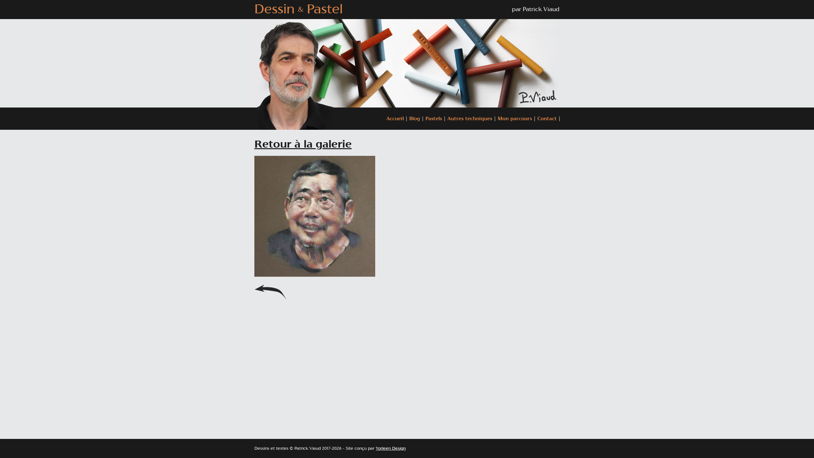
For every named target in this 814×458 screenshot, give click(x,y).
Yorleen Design (391, 449)
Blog (414, 118)
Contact (547, 118)
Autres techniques (469, 118)
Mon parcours (515, 118)
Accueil (395, 118)
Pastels (433, 118)
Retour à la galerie (303, 144)
